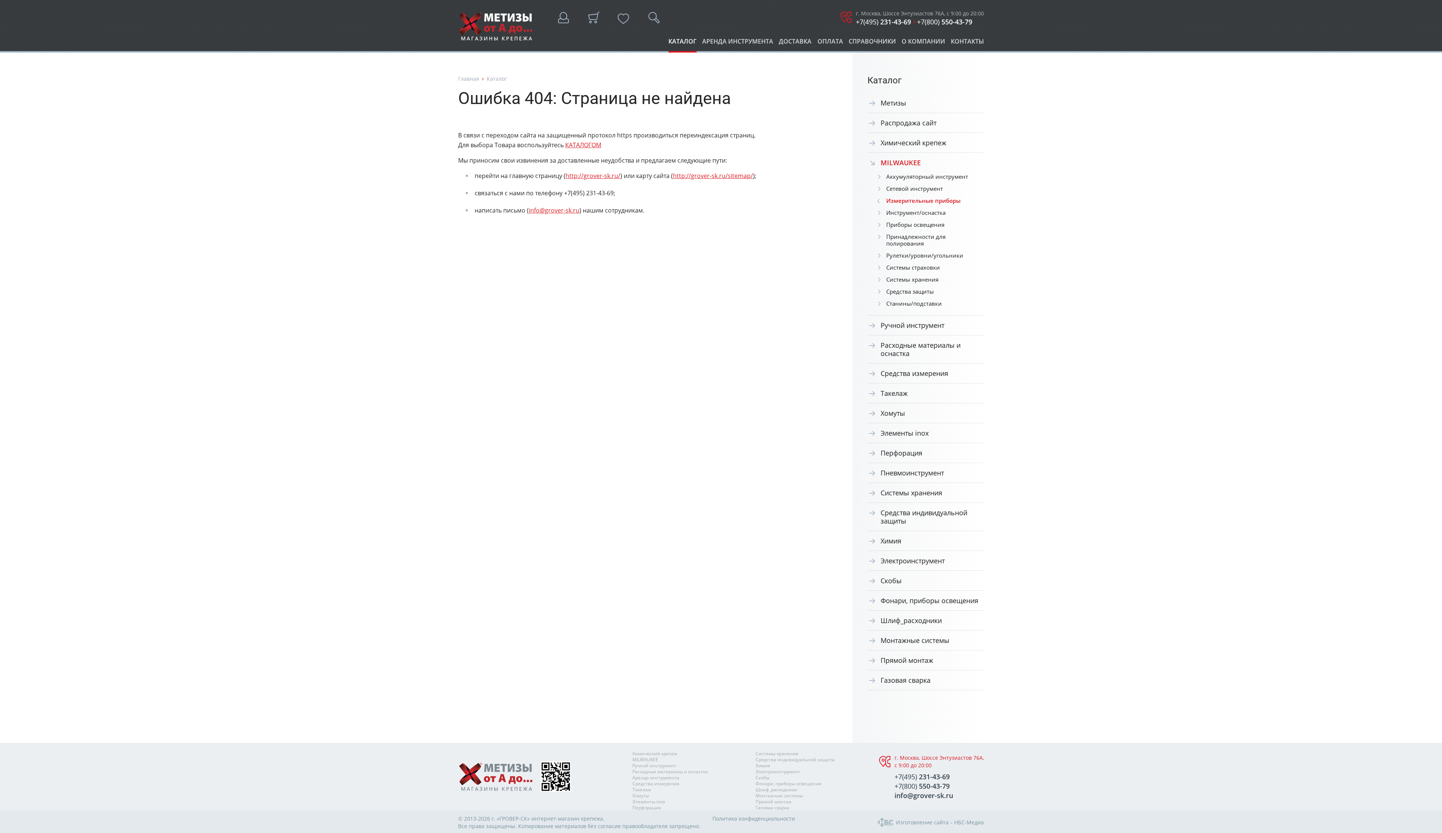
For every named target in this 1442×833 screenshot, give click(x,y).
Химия (891, 541)
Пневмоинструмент (912, 473)
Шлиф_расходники (911, 620)
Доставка (795, 43)
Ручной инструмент (912, 325)
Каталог (682, 43)
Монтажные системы (915, 640)
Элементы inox (905, 433)
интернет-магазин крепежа (567, 818)
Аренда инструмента (737, 43)
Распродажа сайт (909, 123)
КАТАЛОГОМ (583, 145)
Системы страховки (913, 267)
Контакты (967, 43)
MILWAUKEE (645, 759)
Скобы (891, 580)
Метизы (893, 103)
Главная (468, 78)
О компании (923, 43)
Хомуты (893, 413)
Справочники (872, 43)
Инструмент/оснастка (916, 212)
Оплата (830, 43)
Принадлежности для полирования (916, 240)
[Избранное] (623, 18)
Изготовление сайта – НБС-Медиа (940, 822)
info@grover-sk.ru (554, 210)
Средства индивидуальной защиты (924, 517)
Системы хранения (912, 279)
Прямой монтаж (907, 660)
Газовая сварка (906, 680)
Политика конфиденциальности (753, 818)
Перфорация (901, 453)
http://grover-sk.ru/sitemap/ (713, 176)
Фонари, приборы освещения (929, 600)
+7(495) (883, 21)
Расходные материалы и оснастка (921, 349)
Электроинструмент (913, 561)
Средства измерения (914, 373)
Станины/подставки (914, 303)
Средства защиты (910, 291)
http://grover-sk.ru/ (593, 176)
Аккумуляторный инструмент (927, 176)
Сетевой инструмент (914, 188)
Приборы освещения (915, 224)
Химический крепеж (913, 143)
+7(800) (944, 21)
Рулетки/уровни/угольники (924, 255)
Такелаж (894, 393)
